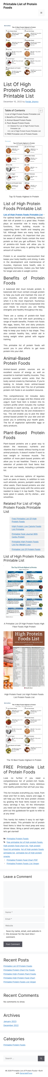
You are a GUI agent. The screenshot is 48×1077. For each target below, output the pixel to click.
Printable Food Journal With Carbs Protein (25, 535)
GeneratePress (26, 1073)
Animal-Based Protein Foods (19, 120)
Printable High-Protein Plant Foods (19, 974)
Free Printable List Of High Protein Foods (24, 520)
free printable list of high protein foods (25, 842)
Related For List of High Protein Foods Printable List (24, 127)
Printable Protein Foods (18, 838)
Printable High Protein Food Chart (19, 978)
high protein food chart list (15, 846)
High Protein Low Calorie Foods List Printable (26, 528)
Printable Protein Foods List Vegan (23, 863)
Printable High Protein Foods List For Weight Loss (25, 543)
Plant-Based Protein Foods (18, 123)
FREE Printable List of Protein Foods (22, 134)
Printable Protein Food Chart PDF (22, 860)
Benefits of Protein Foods (17, 117)
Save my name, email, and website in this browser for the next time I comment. (23, 934)
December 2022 (11, 1025)
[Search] (41, 1058)
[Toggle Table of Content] (39, 111)
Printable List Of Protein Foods (26, 549)
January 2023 (9, 1021)
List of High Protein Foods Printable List (23, 114)
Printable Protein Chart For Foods (19, 970)
